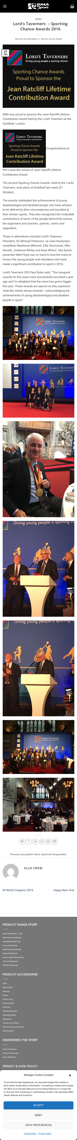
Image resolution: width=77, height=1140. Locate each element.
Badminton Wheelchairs (12, 938)
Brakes (5, 995)
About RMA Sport (9, 1057)
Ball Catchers (8, 987)
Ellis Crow (56, 39)
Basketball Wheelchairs (11, 942)
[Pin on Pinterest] (48, 842)
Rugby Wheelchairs (10, 953)
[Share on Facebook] (29, 842)
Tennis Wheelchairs (10, 961)
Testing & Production (11, 1053)
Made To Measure (10, 1049)
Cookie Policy (30, 1133)
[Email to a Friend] (42, 842)
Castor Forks (8, 999)
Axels (5, 983)
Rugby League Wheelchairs (13, 957)
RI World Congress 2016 (18, 890)
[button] (71, 1075)
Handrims (6, 1007)
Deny (38, 1115)
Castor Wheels (8, 1003)
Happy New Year (63, 890)
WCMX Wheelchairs (10, 965)
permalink (61, 854)
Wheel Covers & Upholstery (13, 1027)
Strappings (7, 1019)
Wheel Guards (8, 1031)
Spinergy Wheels (9, 1015)
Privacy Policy (45, 1133)
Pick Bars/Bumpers (10, 1011)
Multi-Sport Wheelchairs (12, 949)
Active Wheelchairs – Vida (12, 934)
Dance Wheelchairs (10, 945)
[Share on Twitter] (35, 842)
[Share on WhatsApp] (22, 842)
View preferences (38, 1125)
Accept (38, 1105)
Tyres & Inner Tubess (11, 1023)
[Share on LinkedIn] (55, 842)
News (38, 19)
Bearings (6, 991)
